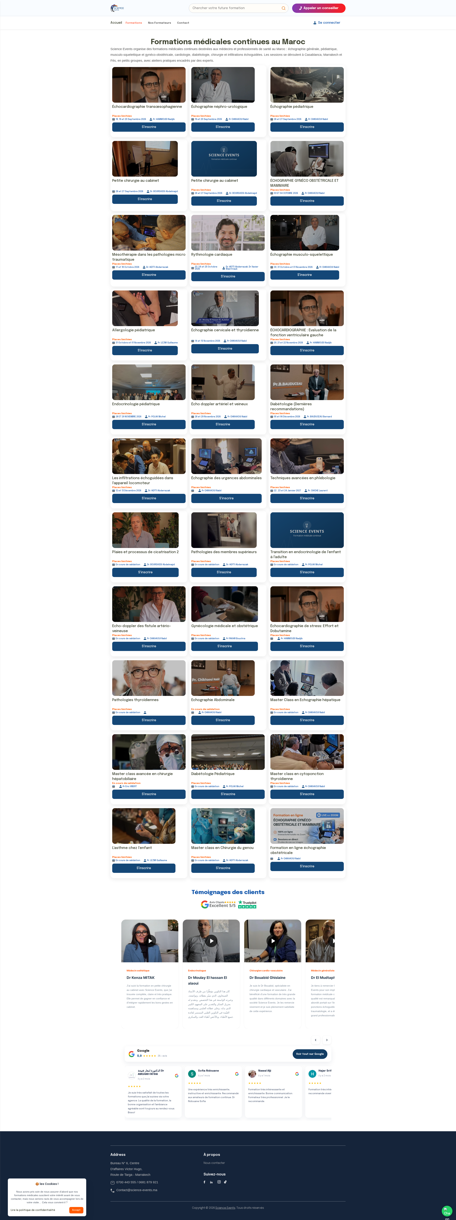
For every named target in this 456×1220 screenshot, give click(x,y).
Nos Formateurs (159, 23)
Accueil (116, 22)
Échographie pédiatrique (291, 107)
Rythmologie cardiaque (211, 255)
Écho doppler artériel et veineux (219, 404)
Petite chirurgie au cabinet (135, 181)
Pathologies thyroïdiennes (135, 700)
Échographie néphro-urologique (219, 107)
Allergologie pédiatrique (133, 330)
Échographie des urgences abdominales (226, 478)
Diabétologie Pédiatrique (213, 774)
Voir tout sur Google (310, 1054)
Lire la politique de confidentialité (33, 1210)
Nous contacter (214, 1163)
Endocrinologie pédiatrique (136, 404)
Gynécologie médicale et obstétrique (224, 626)
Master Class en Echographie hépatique (305, 700)
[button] (283, 8)
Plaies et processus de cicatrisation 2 (145, 552)
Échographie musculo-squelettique (301, 255)
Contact (183, 23)
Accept (76, 1210)
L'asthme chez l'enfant (132, 848)
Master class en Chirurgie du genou (222, 848)
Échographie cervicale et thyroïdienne (225, 330)
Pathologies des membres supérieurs (224, 552)
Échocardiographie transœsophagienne (147, 107)
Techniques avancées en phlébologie (302, 478)
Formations (134, 23)
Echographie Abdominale (213, 700)
